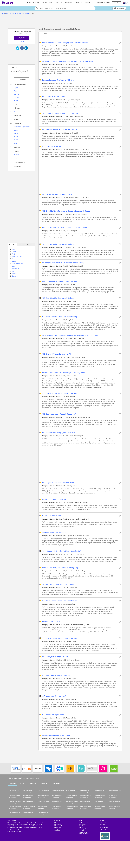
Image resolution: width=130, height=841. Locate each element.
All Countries (103, 824)
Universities (79, 2)
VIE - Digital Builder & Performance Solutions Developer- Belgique (66, 211)
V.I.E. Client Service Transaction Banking (56, 675)
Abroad (24, 71)
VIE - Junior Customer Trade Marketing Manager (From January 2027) (67, 61)
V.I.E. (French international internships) (17, 13)
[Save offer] (120, 43)
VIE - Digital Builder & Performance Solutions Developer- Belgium (65, 227)
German (16, 97)
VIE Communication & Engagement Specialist (58, 432)
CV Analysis (120, 8)
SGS (13, 271)
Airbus (14, 273)
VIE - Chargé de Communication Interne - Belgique (60, 113)
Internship (36, 2)
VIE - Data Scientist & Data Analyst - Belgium (58, 298)
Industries (44, 783)
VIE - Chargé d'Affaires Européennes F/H (57, 354)
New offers (17, 167)
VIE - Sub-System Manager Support (55, 657)
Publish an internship (103, 2)
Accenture (15, 269)
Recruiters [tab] (12, 245)
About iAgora (57, 824)
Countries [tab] (30, 245)
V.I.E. (15, 111)
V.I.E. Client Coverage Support (53, 715)
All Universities (103, 822)
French (16, 91)
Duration (17, 147)
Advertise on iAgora (59, 825)
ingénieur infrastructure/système (54, 499)
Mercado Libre (16, 259)
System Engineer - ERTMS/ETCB (54, 532)
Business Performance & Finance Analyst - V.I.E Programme (63, 372)
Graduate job (59, 2)
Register (21, 38)
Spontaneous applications (22, 127)
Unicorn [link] (16, 133)
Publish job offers (83, 833)
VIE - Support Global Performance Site (56, 735)
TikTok (14, 261)
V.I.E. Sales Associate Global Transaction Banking (59, 317)
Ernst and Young (17, 256)
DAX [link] (15, 143)
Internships (14, 71)
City (15, 158)
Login (22, 41)
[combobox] (65, 8)
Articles (87, 2)
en (127, 3)
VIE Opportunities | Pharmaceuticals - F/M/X (58, 584)
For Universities (104, 827)
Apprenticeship (47, 2)
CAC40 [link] (16, 130)
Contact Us (57, 830)
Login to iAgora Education (106, 829)
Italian (16, 101)
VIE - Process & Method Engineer (54, 96)
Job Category (18, 115)
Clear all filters (22, 79)
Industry (16, 119)
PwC (13, 254)
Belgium (16, 154)
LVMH (14, 251)
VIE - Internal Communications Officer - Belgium (59, 130)
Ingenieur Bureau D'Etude (51, 516)
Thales (14, 266)
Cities (22, 783)
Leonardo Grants (83, 832)
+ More (16, 104)
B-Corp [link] (16, 136)
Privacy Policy (57, 829)
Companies (68, 2)
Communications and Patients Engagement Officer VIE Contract (65, 43)
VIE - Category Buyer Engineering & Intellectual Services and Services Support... (71, 335)
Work (3, 13)
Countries (12, 783)
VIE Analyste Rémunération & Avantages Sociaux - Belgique (63, 263)
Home (29, 2)
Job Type (17, 108)
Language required (20, 84)
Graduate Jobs (82, 825)
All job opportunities (84, 822)
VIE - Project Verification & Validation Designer (59, 482)
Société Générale (17, 264)
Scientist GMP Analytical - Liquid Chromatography (60, 568)
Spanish (16, 94)
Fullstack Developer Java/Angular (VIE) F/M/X (58, 80)
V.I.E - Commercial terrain (51, 146)
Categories (32, 783)
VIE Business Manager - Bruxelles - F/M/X (57, 194)
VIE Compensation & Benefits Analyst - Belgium (59, 281)
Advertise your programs (106, 825)
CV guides (81, 830)
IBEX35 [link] (16, 140)
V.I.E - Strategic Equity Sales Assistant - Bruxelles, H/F (61, 551)
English (16, 88)
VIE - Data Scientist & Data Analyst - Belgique (58, 244)
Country (16, 151)
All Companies (82, 824)
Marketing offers (83, 829)
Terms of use (57, 827)
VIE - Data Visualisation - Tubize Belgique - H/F (59, 414)
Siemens (14, 276)
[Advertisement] (65, 21)
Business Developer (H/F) (51, 621)
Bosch (14, 249)
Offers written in (19, 162)
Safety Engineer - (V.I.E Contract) (54, 696)
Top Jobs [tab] (21, 245)
